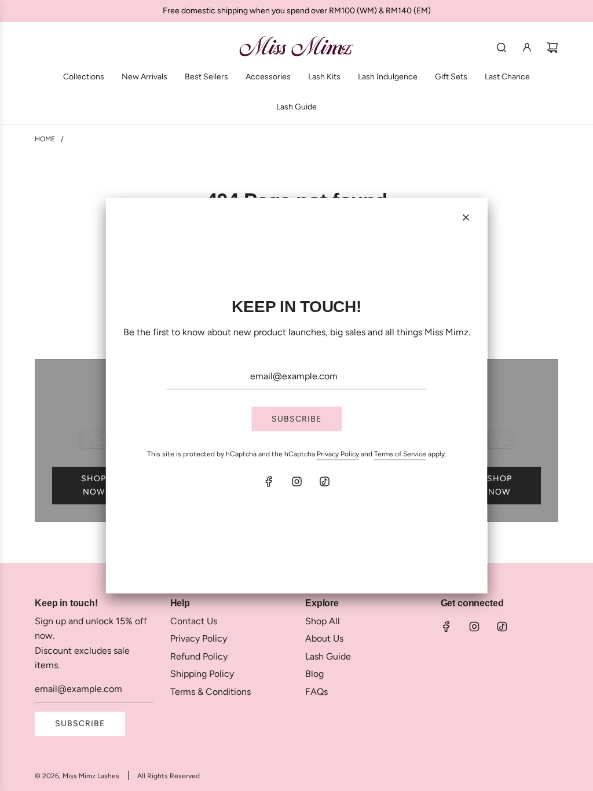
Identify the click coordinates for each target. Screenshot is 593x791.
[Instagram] (296, 481)
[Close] (466, 217)
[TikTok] (324, 481)
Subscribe (296, 419)
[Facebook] (268, 481)
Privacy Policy (338, 454)
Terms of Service (400, 454)
